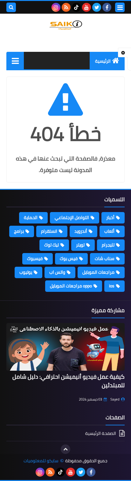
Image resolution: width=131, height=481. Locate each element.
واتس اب (57, 272)
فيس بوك (69, 258)
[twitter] (96, 7)
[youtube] (86, 7)
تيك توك (51, 245)
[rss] (66, 7)
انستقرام (49, 231)
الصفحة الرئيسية (100, 433)
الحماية (31, 217)
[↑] (65, 449)
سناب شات (104, 258)
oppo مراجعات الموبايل (71, 286)
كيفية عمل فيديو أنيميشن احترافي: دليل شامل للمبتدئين (68, 380)
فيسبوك (35, 258)
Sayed (115, 399)
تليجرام (108, 245)
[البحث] (11, 7)
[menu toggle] (120, 7)
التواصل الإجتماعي (72, 217)
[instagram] (56, 7)
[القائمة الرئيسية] (15, 60)
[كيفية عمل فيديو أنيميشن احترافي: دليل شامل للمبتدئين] (65, 347)
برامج (19, 231)
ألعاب (109, 231)
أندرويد (80, 231)
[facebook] (106, 7)
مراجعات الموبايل (98, 272)
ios (111, 286)
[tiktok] (76, 7)
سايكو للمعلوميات (41, 460)
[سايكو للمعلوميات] (65, 25)
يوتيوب (25, 272)
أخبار (110, 217)
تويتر (80, 245)
